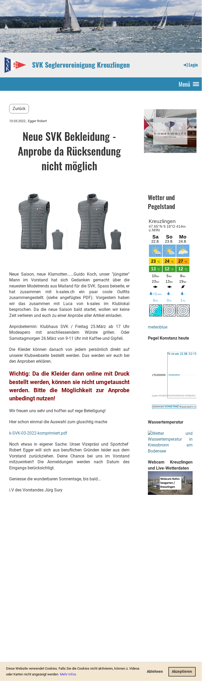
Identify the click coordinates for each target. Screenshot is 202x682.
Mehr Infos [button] (68, 674)
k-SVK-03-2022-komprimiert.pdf (38, 433)
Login (193, 65)
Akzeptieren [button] (182, 671)
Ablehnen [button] (155, 671)
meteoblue (157, 327)
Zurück (19, 108)
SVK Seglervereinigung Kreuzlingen (81, 64)
